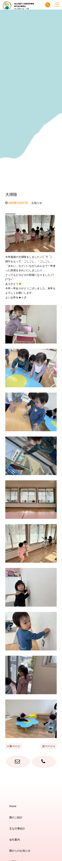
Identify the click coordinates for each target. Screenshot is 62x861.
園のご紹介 (15, 817)
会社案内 (14, 839)
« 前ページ (13, 746)
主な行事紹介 (17, 828)
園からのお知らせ (19, 850)
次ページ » (48, 746)
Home (12, 806)
